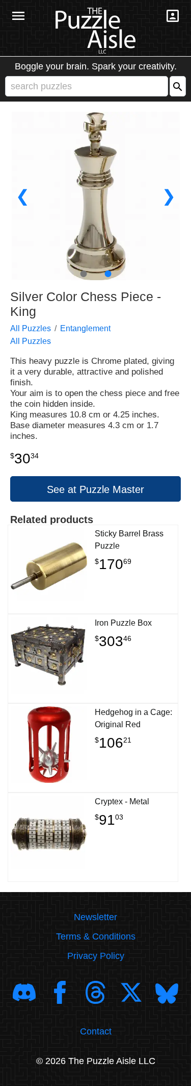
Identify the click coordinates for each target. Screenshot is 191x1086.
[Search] (178, 86)
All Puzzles (30, 328)
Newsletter (95, 917)
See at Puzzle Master (95, 489)
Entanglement (85, 328)
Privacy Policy (95, 956)
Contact (96, 1031)
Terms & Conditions (95, 936)
